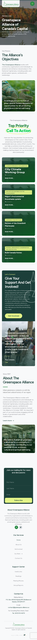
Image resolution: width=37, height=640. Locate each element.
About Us (19, 544)
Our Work (17, 554)
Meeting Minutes (18, 581)
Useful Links (18, 571)
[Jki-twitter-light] (20, 527)
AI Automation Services (18, 634)
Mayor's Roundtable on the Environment (15, 192)
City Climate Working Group (15, 171)
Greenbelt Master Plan (13, 220)
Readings (18, 576)
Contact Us (18, 558)
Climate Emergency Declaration (16, 166)
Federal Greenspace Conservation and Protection (17, 248)
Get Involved (18, 549)
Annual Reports (18, 585)
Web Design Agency (8, 634)
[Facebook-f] (16, 527)
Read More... (9, 178)
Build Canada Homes (13, 253)
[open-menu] (32, 3)
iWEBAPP (21, 635)
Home (18, 540)
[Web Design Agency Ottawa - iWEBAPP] (24, 635)
